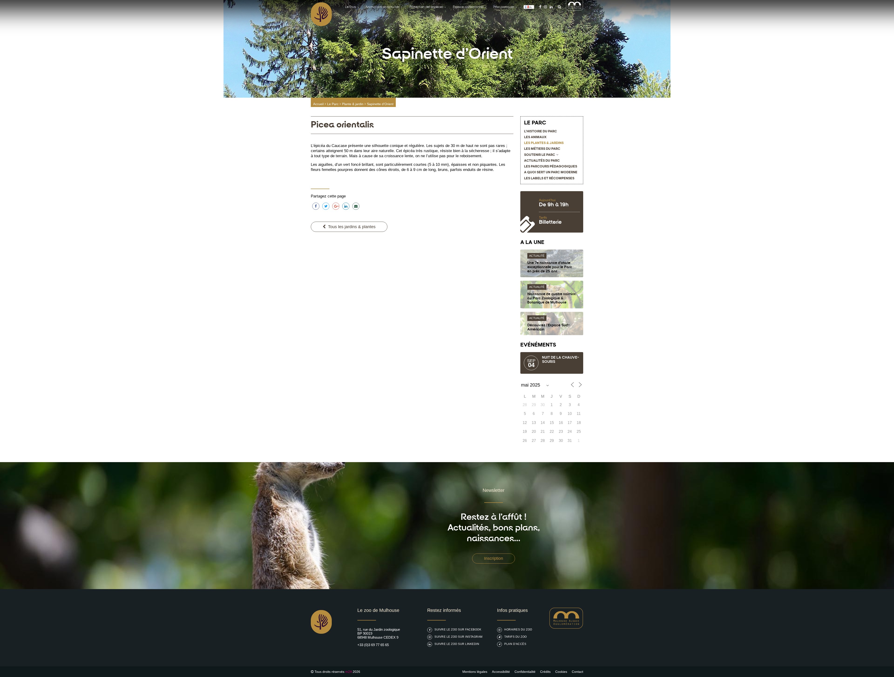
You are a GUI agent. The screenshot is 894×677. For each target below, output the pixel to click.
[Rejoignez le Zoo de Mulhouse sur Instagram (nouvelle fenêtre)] (545, 7)
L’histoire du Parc (540, 131)
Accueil (318, 104)
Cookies (561, 672)
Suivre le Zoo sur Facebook (457, 629)
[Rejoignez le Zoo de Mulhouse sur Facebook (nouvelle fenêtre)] (540, 7)
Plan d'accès (515, 644)
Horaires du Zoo (518, 629)
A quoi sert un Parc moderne (550, 172)
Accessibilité (501, 672)
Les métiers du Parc (542, 149)
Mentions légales (474, 672)
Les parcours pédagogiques (550, 166)
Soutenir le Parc (539, 155)
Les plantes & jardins (544, 143)
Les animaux (535, 137)
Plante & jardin (352, 104)
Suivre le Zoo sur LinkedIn (456, 644)
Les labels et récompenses (549, 178)
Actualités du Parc (542, 161)
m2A (348, 672)
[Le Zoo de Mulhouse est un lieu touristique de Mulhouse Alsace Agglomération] (566, 627)
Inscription (493, 558)
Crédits (545, 672)
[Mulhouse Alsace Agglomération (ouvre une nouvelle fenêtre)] (574, 9)
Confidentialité (525, 672)
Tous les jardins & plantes (352, 226)
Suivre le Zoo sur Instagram (458, 636)
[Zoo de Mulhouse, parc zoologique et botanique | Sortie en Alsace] (321, 645)
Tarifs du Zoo (515, 636)
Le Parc (333, 104)
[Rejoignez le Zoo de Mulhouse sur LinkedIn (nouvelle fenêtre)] (551, 7)
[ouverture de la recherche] (558, 7)
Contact (577, 672)
